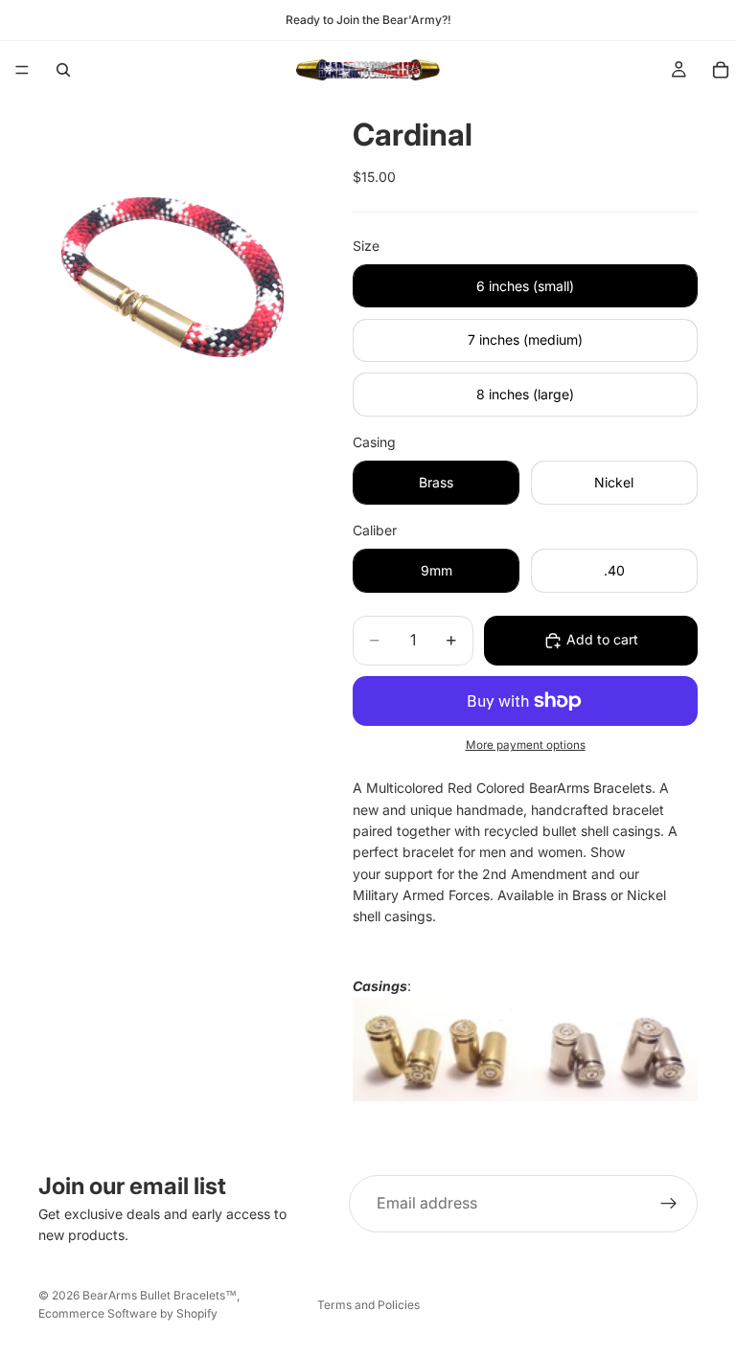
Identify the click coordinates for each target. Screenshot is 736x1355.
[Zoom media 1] (172, 277)
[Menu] (22, 70)
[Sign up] (669, 1204)
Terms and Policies (368, 1305)
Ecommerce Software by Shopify (128, 1313)
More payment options (526, 745)
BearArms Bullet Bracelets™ (159, 1295)
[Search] (63, 70)
